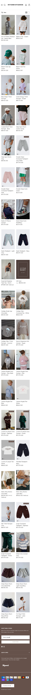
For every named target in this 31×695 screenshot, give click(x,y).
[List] (29, 12)
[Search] (5, 5)
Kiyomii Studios (7, 689)
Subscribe (15, 641)
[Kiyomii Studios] (15, 5)
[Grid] (26, 12)
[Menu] (2, 5)
